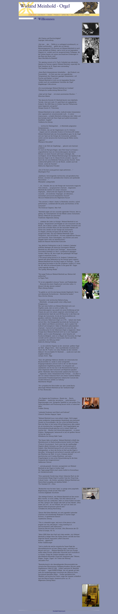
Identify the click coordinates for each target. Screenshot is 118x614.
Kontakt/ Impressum (59, 611)
